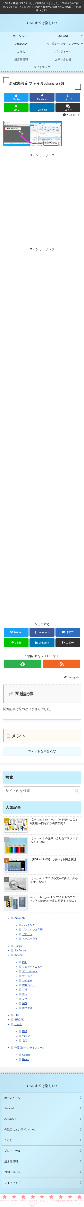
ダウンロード (30, 971)
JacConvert (20, 950)
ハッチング (28, 925)
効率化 (26, 1036)
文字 (24, 998)
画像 (24, 1003)
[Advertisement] (42, 200)
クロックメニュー (32, 966)
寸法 (24, 989)
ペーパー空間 (30, 938)
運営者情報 (11, 1161)
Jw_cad (9, 1108)
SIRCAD (19, 1019)
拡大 (24, 994)
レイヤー (27, 980)
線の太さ (27, 1008)
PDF (24, 962)
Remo (25, 1059)
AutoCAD (19, 918)
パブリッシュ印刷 (32, 929)
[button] (76, 791)
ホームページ (12, 1097)
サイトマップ (12, 1182)
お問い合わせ (12, 1172)
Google (18, 946)
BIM (24, 1031)
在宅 (24, 1040)
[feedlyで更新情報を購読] (22, 664)
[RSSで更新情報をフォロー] (61, 664)
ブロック (27, 934)
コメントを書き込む (42, 751)
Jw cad (18, 955)
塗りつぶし (28, 985)
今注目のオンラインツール (29, 1047)
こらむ (18, 1024)
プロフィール (12, 1150)
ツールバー (28, 975)
